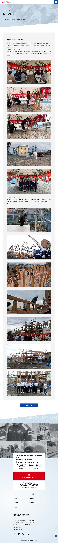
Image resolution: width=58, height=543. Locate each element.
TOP (14, 494)
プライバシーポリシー (17, 527)
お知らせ (15, 507)
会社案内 (32, 503)
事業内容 (32, 494)
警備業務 (32, 498)
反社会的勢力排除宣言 (17, 529)
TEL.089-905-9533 (18, 522)
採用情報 (15, 503)
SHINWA (21, 514)
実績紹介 (15, 498)
